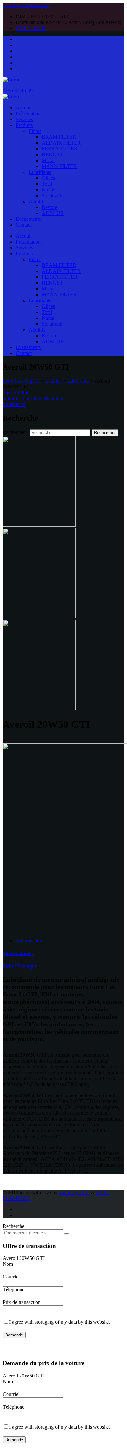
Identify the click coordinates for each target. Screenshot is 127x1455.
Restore (49, 207)
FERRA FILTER (60, 148)
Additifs (37, 201)
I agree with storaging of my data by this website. (59, 1322)
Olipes (48, 178)
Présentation (28, 113)
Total (47, 184)
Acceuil (24, 107)
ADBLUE (53, 213)
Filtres (35, 131)
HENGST (52, 154)
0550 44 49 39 (31, 28)
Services (24, 119)
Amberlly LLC (74, 1192)
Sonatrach (52, 195)
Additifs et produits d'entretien (33, 398)
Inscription (38, 5)
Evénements (28, 219)
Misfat (48, 160)
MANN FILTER (59, 166)
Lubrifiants (40, 172)
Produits (24, 125)
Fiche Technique (20, 966)
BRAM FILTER (59, 137)
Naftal (48, 189)
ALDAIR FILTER (61, 143)
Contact (24, 225)
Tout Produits (16, 392)
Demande (14, 1335)
